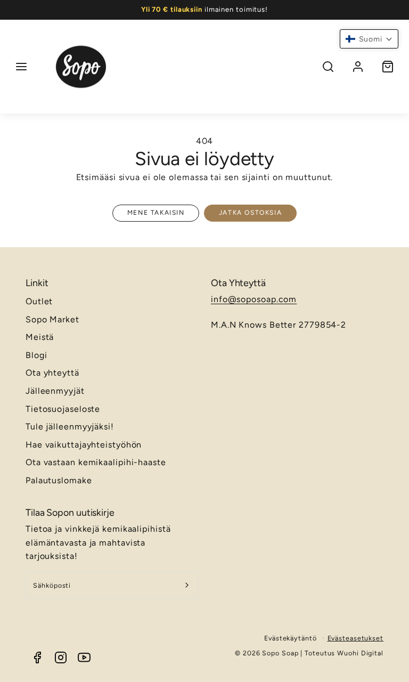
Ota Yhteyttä (238, 282)
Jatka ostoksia (250, 212)
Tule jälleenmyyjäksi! (70, 426)
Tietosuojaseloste (63, 409)
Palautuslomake (59, 480)
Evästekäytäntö (290, 638)
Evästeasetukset (356, 638)
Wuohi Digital (360, 653)
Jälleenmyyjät (55, 391)
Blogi (36, 355)
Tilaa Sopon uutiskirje (70, 512)
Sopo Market (52, 319)
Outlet (39, 301)
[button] (21, 66)
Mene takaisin (156, 212)
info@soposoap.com (254, 299)
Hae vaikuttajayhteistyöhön (84, 445)
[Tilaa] (187, 585)
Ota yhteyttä (52, 373)
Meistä (40, 337)
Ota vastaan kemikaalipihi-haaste (96, 462)
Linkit (37, 282)
